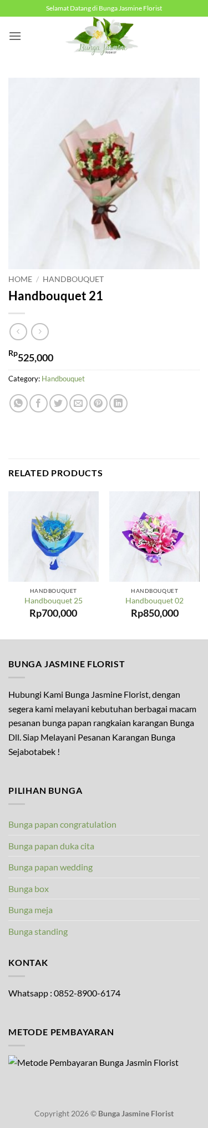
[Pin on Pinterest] (98, 403)
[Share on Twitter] (58, 403)
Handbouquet (73, 279)
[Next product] (18, 331)
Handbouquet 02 (154, 600)
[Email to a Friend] (78, 403)
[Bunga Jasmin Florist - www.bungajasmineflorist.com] (104, 36)
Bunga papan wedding (50, 867)
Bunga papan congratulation (62, 824)
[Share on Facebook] (38, 403)
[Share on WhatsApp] (18, 403)
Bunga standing (38, 931)
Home (20, 279)
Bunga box (28, 888)
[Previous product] (39, 331)
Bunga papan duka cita (51, 845)
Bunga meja (30, 909)
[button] (15, 35)
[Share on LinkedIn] (118, 403)
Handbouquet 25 (53, 600)
